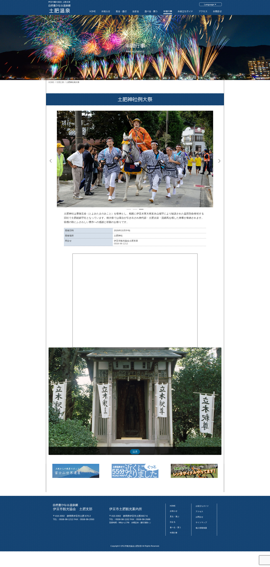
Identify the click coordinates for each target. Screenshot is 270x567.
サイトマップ (201, 522)
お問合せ (199, 517)
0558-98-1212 (121, 243)
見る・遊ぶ (174, 516)
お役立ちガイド (202, 506)
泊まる (172, 522)
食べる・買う (175, 527)
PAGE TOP (259, 544)
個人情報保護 (201, 528)
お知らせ (173, 511)
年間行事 (173, 533)
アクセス (199, 511)
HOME (172, 506)
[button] (219, 161)
